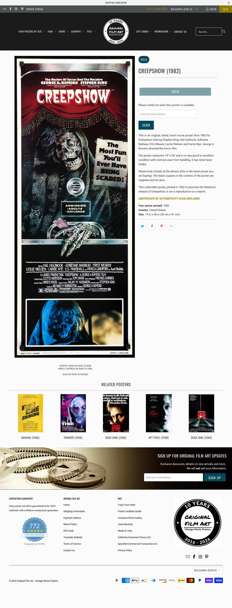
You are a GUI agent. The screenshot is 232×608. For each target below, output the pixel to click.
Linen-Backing (125, 524)
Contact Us (69, 550)
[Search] (223, 32)
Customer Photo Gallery (130, 518)
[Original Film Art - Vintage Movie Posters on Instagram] (16, 9)
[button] (32, 31)
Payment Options (72, 518)
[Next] (217, 417)
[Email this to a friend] (171, 226)
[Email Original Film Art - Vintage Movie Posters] (4, 9)
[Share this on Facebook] (152, 226)
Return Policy (70, 524)
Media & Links (125, 530)
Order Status (34, 9)
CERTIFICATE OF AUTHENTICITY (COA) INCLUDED (169, 198)
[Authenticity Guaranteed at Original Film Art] (9, 548)
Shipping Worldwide (116, 2)
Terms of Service (72, 543)
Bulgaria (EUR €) (182, 9)
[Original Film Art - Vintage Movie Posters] (116, 32)
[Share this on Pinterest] (162, 226)
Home (66, 504)
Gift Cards (68, 530)
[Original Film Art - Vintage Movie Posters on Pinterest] (22, 9)
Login (213, 9)
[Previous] (14, 417)
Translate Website (72, 537)
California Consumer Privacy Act (134, 537)
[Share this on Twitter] (142, 226)
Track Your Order (126, 504)
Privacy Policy (125, 550)
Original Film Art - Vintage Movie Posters (37, 580)
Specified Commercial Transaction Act (137, 543)
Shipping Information (74, 511)
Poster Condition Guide (129, 511)
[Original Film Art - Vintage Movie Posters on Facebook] (10, 9)
